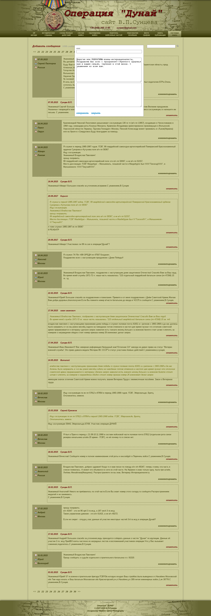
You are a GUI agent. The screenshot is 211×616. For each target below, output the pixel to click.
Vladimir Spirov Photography (111, 611)
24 (51, 52)
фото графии (146, 34)
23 (47, 52)
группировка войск (94, 34)
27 (63, 52)
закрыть (95, 113)
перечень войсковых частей (113, 34)
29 (71, 52)
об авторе (34, 34)
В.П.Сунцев (111, 608)
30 (75, 591)
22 (43, 52)
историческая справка (48, 34)
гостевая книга (175, 34)
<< (34, 52)
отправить (82, 113)
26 (59, 52)
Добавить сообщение (46, 46)
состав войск (81, 34)
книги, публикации (160, 34)
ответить (172, 115)
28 (67, 52)
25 (55, 52)
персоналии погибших (132, 34)
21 (39, 52)
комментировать (167, 94)
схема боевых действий (66, 34)
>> (79, 591)
